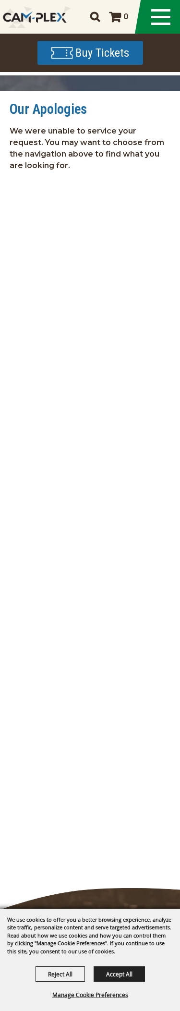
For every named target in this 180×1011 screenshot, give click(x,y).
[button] (95, 16)
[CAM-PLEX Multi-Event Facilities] (34, 17)
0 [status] (126, 16)
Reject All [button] (60, 974)
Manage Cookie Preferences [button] (90, 995)
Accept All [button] (119, 974)
